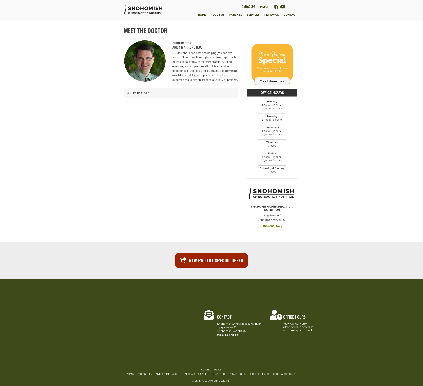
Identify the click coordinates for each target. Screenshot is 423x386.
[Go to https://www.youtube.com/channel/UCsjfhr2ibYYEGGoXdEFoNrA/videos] (282, 7)
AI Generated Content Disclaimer (211, 381)
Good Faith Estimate (284, 374)
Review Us (271, 14)
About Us (218, 14)
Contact (290, 14)
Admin (130, 374)
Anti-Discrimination (167, 374)
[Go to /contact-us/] (234, 323)
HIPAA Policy (219, 374)
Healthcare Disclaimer (195, 374)
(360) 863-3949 (255, 6)
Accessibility (144, 374)
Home (202, 14)
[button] (181, 93)
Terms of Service (260, 374)
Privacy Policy (238, 374)
